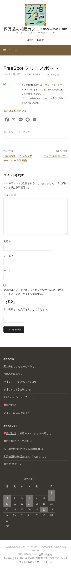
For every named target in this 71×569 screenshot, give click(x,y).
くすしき (47, 562)
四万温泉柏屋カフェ (15, 110)
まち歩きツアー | (34, 562)
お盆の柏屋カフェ (13, 374)
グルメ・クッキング (19, 132)
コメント (9, 195)
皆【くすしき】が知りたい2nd (20, 381)
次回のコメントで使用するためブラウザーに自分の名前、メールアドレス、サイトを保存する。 (34, 291)
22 (44, 509)
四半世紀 (11, 404)
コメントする (52, 74)
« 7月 (6, 525)
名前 (7, 241)
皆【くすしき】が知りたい (17, 389)
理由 (5, 464)
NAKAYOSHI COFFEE (47, 558)
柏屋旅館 (29, 558)
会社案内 (7, 558)
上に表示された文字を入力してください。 (26, 309)
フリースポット (52, 85)
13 (29, 504)
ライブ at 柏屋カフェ (55, 156)
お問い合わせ (45, 554)
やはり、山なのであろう (16, 412)
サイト (7, 270)
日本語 (30, 40)
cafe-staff (32, 74)
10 (7, 504)
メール (8, 256)
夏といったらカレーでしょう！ (20, 397)
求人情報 (18, 558)
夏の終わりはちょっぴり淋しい (20, 366)
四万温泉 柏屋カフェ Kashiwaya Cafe (35, 29)
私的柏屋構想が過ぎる (15, 448)
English (40, 40)
